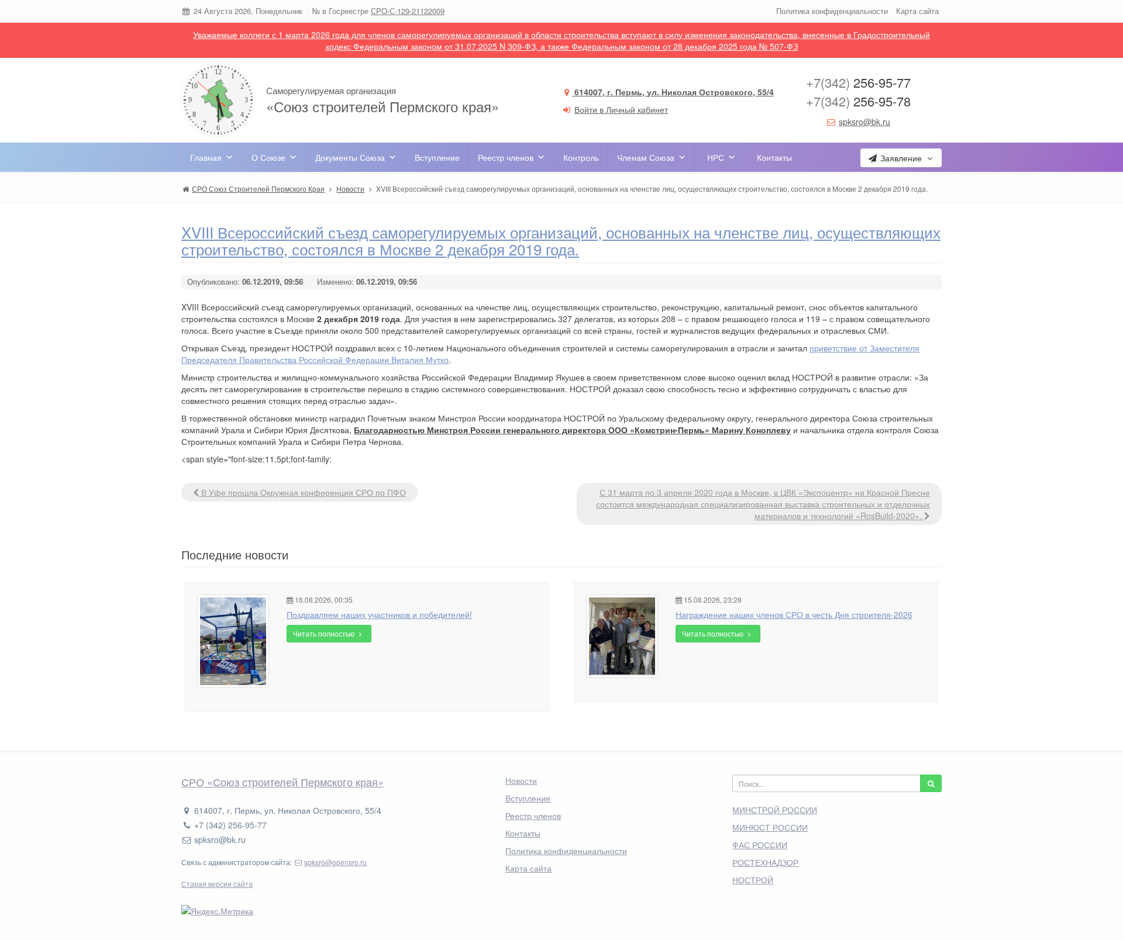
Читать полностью (324, 633)
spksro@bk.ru (864, 121)
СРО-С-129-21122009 (408, 10)
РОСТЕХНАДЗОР (765, 862)
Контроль (581, 157)
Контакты (774, 157)
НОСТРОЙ (752, 880)
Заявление (901, 158)
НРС (715, 157)
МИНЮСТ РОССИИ (770, 827)
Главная (206, 157)
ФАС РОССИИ (759, 845)
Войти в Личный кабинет (621, 109)
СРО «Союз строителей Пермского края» (282, 781)
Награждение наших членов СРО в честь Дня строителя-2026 (794, 614)
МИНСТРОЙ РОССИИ (774, 809)
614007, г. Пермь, (673, 92)
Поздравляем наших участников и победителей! (379, 614)
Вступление (437, 157)
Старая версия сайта (217, 884)
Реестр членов (505, 157)
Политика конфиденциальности (832, 10)
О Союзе (268, 157)
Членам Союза (645, 157)
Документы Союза (350, 157)
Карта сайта (917, 10)
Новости (521, 780)
